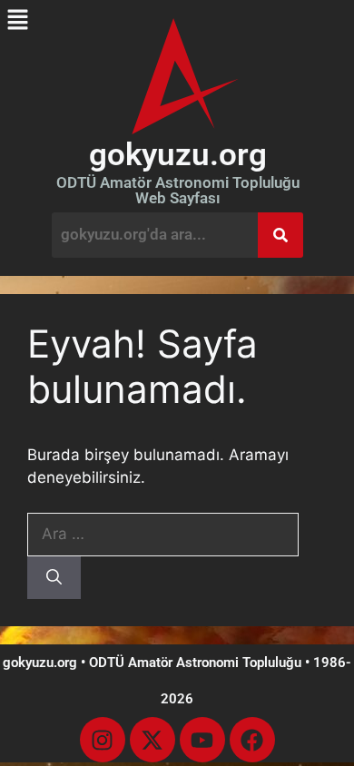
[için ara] (163, 534)
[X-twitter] (152, 739)
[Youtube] (202, 739)
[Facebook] (252, 739)
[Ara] (54, 578)
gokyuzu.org (178, 154)
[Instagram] (102, 739)
